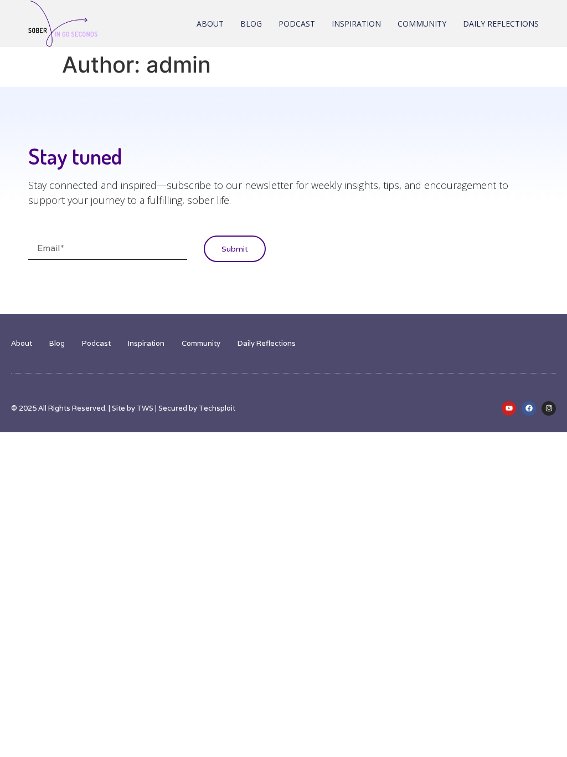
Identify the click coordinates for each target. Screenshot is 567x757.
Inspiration (356, 23)
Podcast (297, 23)
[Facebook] (529, 408)
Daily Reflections (501, 23)
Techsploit (217, 408)
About (210, 23)
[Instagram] (549, 408)
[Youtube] (509, 408)
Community (422, 23)
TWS (145, 408)
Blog (251, 23)
